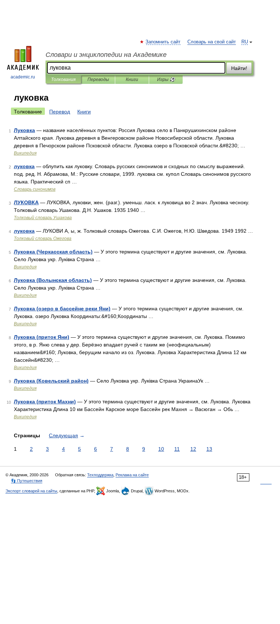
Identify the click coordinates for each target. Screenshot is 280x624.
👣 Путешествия (26, 480)
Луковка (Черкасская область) (53, 252)
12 (193, 449)
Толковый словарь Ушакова (43, 217)
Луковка (24, 130)
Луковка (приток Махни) (45, 401)
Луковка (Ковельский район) (51, 381)
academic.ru (23, 77)
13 (209, 449)
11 (177, 449)
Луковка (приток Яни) (41, 337)
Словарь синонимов (34, 189)
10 (161, 449)
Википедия (25, 153)
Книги (132, 79)
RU (244, 41)
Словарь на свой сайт (211, 41)
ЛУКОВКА (26, 202)
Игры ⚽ (166, 79)
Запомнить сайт (163, 41)
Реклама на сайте (132, 475)
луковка (24, 166)
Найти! (239, 68)
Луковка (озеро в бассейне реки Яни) (62, 308)
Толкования (63, 79)
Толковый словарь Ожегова (42, 238)
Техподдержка (100, 475)
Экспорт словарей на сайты (31, 491)
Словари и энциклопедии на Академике (106, 54)
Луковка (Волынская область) (53, 280)
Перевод (59, 112)
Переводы (98, 79)
